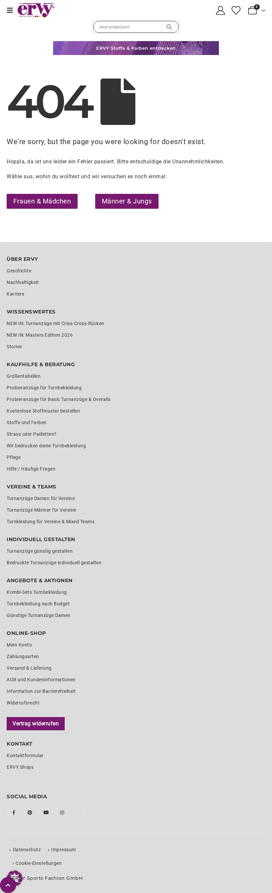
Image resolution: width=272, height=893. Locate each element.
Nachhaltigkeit (23, 282)
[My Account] (220, 10)
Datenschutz (27, 849)
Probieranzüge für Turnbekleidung (44, 387)
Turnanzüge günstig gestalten (40, 551)
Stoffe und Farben (27, 422)
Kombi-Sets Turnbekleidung (37, 592)
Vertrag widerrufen (36, 723)
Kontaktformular (25, 755)
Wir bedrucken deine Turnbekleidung (46, 445)
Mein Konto (19, 644)
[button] (12, 10)
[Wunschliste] (236, 10)
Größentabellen (23, 376)
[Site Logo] (36, 10)
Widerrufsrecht (23, 702)
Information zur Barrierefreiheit (41, 691)
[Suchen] (169, 26)
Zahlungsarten (23, 656)
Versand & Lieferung (29, 668)
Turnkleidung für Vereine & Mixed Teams (51, 521)
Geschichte (19, 270)
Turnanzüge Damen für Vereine (41, 498)
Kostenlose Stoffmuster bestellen (43, 411)
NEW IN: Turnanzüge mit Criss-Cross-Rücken (55, 323)
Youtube (46, 812)
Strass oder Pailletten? (32, 434)
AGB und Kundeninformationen (41, 679)
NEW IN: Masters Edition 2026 (40, 335)
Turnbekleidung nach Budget (38, 603)
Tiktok (78, 812)
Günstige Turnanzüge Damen (39, 615)
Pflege (14, 457)
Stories (14, 346)
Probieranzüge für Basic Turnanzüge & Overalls (59, 399)
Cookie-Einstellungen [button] (39, 863)
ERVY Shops (20, 767)
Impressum (63, 849)
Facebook (14, 812)
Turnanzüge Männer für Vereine (41, 510)
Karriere (15, 294)
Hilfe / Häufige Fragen (31, 469)
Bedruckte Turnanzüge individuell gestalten (54, 562)
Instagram (62, 812)
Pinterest (30, 812)
